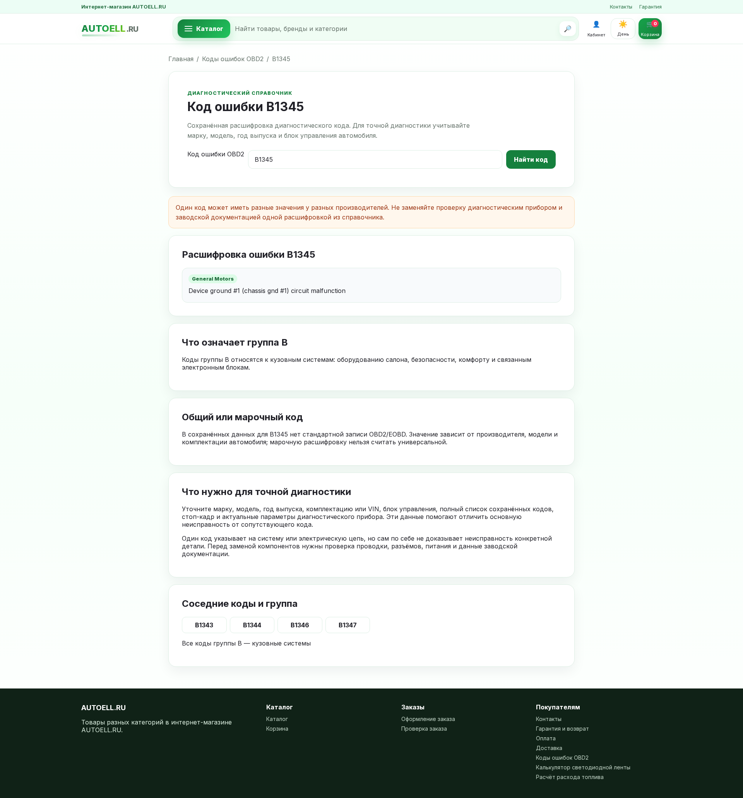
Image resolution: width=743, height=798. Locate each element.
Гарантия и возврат (562, 728)
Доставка (549, 748)
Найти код (531, 159)
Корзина (277, 728)
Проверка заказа (424, 728)
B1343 (204, 625)
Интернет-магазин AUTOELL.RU (123, 6)
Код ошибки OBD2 (215, 154)
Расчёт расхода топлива (570, 777)
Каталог (277, 719)
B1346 (300, 625)
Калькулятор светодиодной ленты (583, 767)
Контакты (621, 6)
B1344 (252, 625)
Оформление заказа (428, 719)
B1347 (348, 625)
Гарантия (650, 6)
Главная (180, 59)
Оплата (546, 738)
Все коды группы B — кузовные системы (246, 643)
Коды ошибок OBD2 (233, 59)
